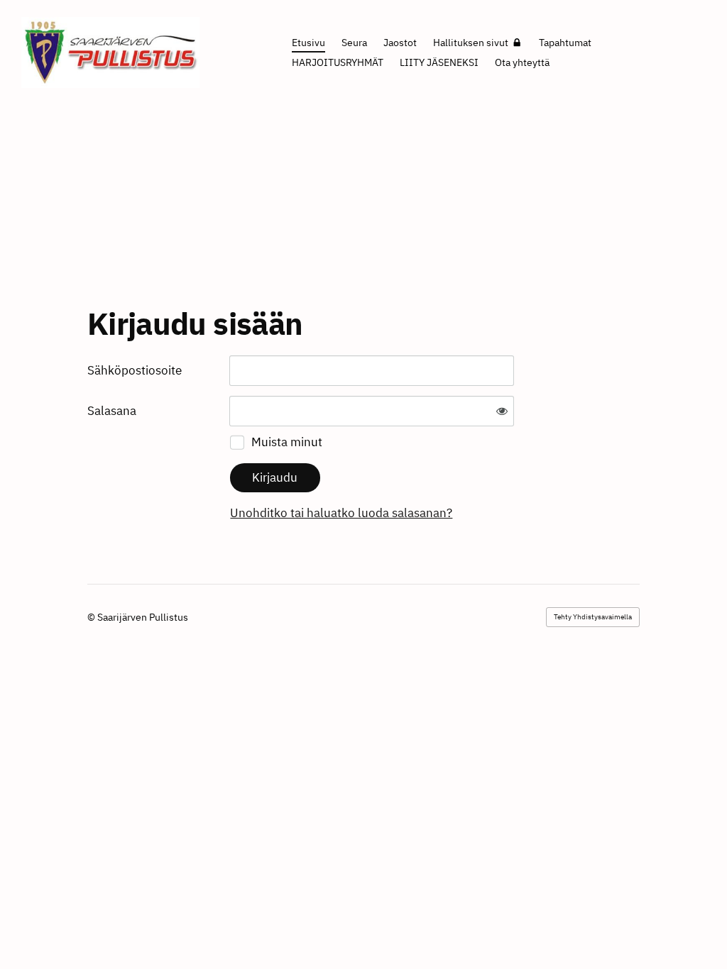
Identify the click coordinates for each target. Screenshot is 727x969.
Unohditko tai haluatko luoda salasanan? (341, 513)
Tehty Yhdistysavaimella (593, 616)
